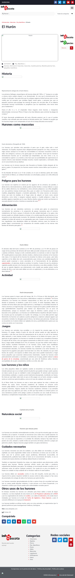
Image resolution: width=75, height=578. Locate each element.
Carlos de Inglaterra (33, 498)
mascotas (27, 66)
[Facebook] (55, 2)
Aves (31, 559)
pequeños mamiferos (10, 68)
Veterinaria (33, 539)
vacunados (21, 474)
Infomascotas (5, 22)
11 (40, 200)
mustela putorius (36, 66)
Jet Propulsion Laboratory (42, 494)
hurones (6, 66)
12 (21, 225)
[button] (72, 8)
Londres (28, 496)
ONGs (31, 549)
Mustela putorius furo (48, 66)
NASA (56, 494)
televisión (43, 496)
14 (51, 298)
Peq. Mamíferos (21, 22)
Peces (32, 547)
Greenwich (27, 500)
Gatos (32, 557)
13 (11, 271)
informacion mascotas (17, 66)
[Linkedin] (64, 2)
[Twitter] (59, 2)
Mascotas (12, 22)
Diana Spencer (46, 498)
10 (38, 200)
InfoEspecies (34, 555)
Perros (32, 543)
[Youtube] (68, 2)
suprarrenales (6, 263)
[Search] (71, 48)
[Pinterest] (72, 2)
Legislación (33, 553)
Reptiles (32, 541)
